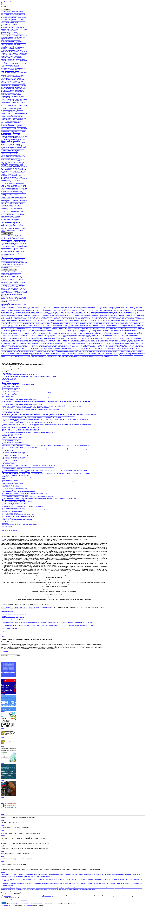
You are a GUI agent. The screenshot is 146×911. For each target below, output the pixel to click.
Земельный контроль (64, 310)
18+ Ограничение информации (86, 889)
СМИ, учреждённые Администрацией (73, 336)
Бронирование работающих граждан (72, 341)
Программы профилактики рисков (39, 325)
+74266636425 (136, 874)
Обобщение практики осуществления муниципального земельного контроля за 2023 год (14, 88)
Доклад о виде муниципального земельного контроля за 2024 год (20, 429)
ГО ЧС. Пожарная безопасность (94, 336)
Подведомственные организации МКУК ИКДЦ (15, 488)
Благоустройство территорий (70, 308)
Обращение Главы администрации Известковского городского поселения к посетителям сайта (13, 14)
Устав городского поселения (133, 307)
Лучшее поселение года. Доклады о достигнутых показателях (116, 345)
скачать (3, 540)
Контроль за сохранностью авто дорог (121, 323)
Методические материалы (127, 351)
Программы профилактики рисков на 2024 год (105, 328)
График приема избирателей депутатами (13, 241)
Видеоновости (22, 303)
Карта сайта (68, 889)
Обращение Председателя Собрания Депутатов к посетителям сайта (11, 237)
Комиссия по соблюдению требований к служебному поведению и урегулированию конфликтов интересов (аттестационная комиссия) (13, 286)
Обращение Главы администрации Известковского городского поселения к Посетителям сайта (29, 376)
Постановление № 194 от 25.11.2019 (12, 620)
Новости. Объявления (20, 240)
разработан (7, 905)
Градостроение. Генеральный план (83, 332)
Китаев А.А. (5, 631)
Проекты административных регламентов (14, 614)
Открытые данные (7, 526)
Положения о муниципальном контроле (79, 325)
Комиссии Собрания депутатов (93, 348)
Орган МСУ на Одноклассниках (18, 876)
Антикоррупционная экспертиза (109, 351)
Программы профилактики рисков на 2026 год (17, 330)
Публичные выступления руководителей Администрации (44, 308)
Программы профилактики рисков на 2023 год (77, 328)
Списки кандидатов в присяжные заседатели (117, 338)
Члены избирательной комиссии (121, 350)
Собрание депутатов (7, 233)
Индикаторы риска (57, 328)
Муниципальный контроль (49, 310)
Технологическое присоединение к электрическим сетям (10, 220)
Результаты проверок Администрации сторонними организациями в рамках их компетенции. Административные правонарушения (14, 198)
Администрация (6, 9)
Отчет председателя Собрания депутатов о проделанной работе (58, 348)
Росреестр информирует (80, 330)
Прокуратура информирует (18, 142)
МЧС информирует (13, 304)
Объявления (4, 304)
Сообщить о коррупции (16, 297)
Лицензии (75, 889)
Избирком (5, 256)
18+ (2, 2)
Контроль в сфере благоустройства (17, 325)
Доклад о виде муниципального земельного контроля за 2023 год (14, 99)
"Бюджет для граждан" (15, 227)
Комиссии (95, 345)
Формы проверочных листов (14, 115)
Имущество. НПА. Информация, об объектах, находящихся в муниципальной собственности (14, 147)
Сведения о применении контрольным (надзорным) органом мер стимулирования (13, 58)
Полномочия (12, 19)
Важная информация (7, 303)
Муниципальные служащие (116, 307)
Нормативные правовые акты (123, 308)
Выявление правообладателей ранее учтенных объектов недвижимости (11, 209)
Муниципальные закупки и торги (89, 308)
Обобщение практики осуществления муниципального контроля (11, 126)
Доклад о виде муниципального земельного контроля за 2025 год (14, 104)
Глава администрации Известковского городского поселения (34, 307)
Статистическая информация (18, 182)
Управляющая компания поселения (74, 343)
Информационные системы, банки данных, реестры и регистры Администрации (79, 338)
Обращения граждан (11, 185)
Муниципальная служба (107, 308)
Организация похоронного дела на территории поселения (18, 501)
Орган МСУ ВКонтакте (33, 876)
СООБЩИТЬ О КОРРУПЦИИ (9, 530)
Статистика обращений (11, 300)
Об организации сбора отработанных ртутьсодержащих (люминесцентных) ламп (13, 213)
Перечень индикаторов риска (17, 63)
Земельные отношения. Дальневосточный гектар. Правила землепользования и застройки (12, 150)
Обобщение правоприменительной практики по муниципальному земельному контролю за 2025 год (14, 107)
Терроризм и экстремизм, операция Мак (131, 340)
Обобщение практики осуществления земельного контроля (11, 42)
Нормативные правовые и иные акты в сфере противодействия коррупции (77, 351)
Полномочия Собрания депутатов (14, 348)
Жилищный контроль (8, 435)
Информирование (14, 48)
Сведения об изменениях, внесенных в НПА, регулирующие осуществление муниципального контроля (12, 78)
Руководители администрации (18, 308)
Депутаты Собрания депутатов (79, 346)
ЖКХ (3, 172)
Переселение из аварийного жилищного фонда (41, 335)
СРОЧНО (3, 636)
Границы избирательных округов (27, 350)
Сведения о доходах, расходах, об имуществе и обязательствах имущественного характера (13, 251)
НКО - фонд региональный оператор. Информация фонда (38, 338)
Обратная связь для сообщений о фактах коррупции (46, 355)
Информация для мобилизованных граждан (14, 508)
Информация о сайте (37, 889)
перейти (3, 677)
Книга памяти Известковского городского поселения (12, 226)
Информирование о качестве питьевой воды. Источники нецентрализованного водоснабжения (29, 496)
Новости (15, 303)
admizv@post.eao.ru (125, 874)
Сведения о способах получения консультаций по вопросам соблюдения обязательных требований (70, 315)
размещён (29, 905)
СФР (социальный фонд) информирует (43, 330)
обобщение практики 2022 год (27, 320)
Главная (3, 307)
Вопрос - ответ (22, 298)
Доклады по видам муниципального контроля (106, 325)
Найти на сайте (60, 889)
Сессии (16, 248)
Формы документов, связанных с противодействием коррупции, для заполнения (13, 278)
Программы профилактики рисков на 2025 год (15, 455)
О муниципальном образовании (15, 172)
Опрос (2, 300)
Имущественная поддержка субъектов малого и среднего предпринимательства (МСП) (14, 31)
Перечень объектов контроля (10, 65)
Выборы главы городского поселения (25, 351)
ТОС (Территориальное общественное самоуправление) (10, 222)
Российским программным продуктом (26, 903)
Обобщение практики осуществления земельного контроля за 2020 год (11, 51)
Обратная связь (5, 297)
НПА (10, 267)
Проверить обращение (11, 298)
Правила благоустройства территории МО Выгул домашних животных (12, 161)
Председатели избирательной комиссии (13, 258)
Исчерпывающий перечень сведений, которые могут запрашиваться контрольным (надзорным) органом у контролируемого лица (14, 74)
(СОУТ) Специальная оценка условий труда (47, 341)
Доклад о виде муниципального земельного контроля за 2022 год (13, 96)
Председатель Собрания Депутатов (12, 235)
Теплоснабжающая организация (96, 343)
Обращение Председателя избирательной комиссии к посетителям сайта (12, 260)
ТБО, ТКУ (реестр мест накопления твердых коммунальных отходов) (76, 335)
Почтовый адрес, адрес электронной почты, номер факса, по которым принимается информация (14, 291)
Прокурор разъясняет (95, 330)
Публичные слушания (18, 224)
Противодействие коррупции (9, 269)
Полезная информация (7, 661)
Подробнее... (4, 651)
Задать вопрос (35, 356)
